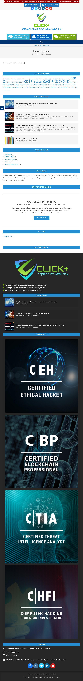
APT (4, 79)
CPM (71, 82)
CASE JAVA (66, 79)
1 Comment (35, 327)
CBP (50, 127)
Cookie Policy (46, 674)
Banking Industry (20, 79)
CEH (14, 82)
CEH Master (20, 82)
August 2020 (9, 236)
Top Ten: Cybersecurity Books (27, 139)
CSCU (5, 84)
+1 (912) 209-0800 (12, 652)
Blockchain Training (45, 79)
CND (63, 81)
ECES (36, 84)
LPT (62, 87)
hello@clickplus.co (12, 655)
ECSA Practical (52, 84)
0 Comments (23, 304)
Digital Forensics (21, 84)
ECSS (59, 84)
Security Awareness (37, 131)
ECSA (45, 84)
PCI (70, 87)
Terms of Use (31, 674)
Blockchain (34, 79)
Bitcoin (28, 79)
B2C (12, 79)
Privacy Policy (38, 674)
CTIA (10, 84)
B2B (8, 79)
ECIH (41, 84)
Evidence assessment (9, 87)
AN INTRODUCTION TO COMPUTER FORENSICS (32, 114)
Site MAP (53, 674)
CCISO (9, 82)
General (7, 162)
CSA (75, 82)
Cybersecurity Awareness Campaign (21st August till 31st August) (40, 125)
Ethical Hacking (71, 84)
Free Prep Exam (21, 87)
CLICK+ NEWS (9, 157)
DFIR (14, 84)
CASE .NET (59, 79)
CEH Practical (35, 81)
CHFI (52, 81)
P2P (66, 87)
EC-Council (30, 84)
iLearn (46, 87)
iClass (41, 87)
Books (53, 79)
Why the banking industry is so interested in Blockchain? (36, 104)
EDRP (64, 84)
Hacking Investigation (33, 87)
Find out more (41, 218)
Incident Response (55, 87)
